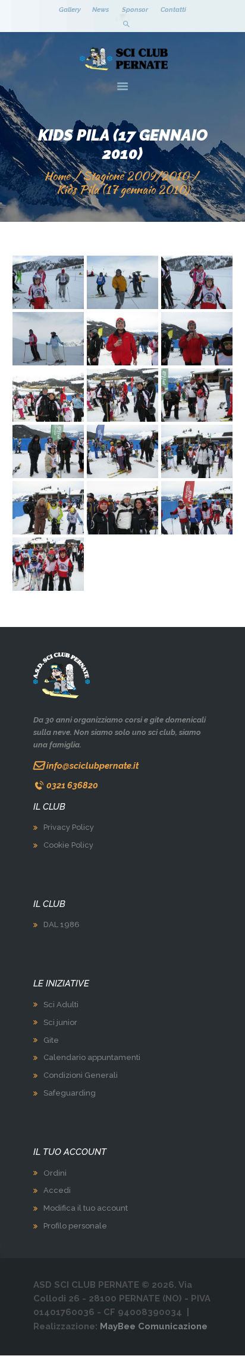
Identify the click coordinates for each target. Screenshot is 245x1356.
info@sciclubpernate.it (92, 765)
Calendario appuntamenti (91, 1057)
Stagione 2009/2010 (136, 176)
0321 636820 (72, 785)
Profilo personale (75, 1225)
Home (57, 176)
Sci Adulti (60, 1004)
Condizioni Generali (80, 1075)
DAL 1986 (61, 924)
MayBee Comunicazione (154, 1326)
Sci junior (60, 1022)
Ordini (55, 1173)
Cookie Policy (68, 845)
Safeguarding (69, 1092)
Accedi (57, 1190)
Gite (51, 1040)
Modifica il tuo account (85, 1208)
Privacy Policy (68, 827)
